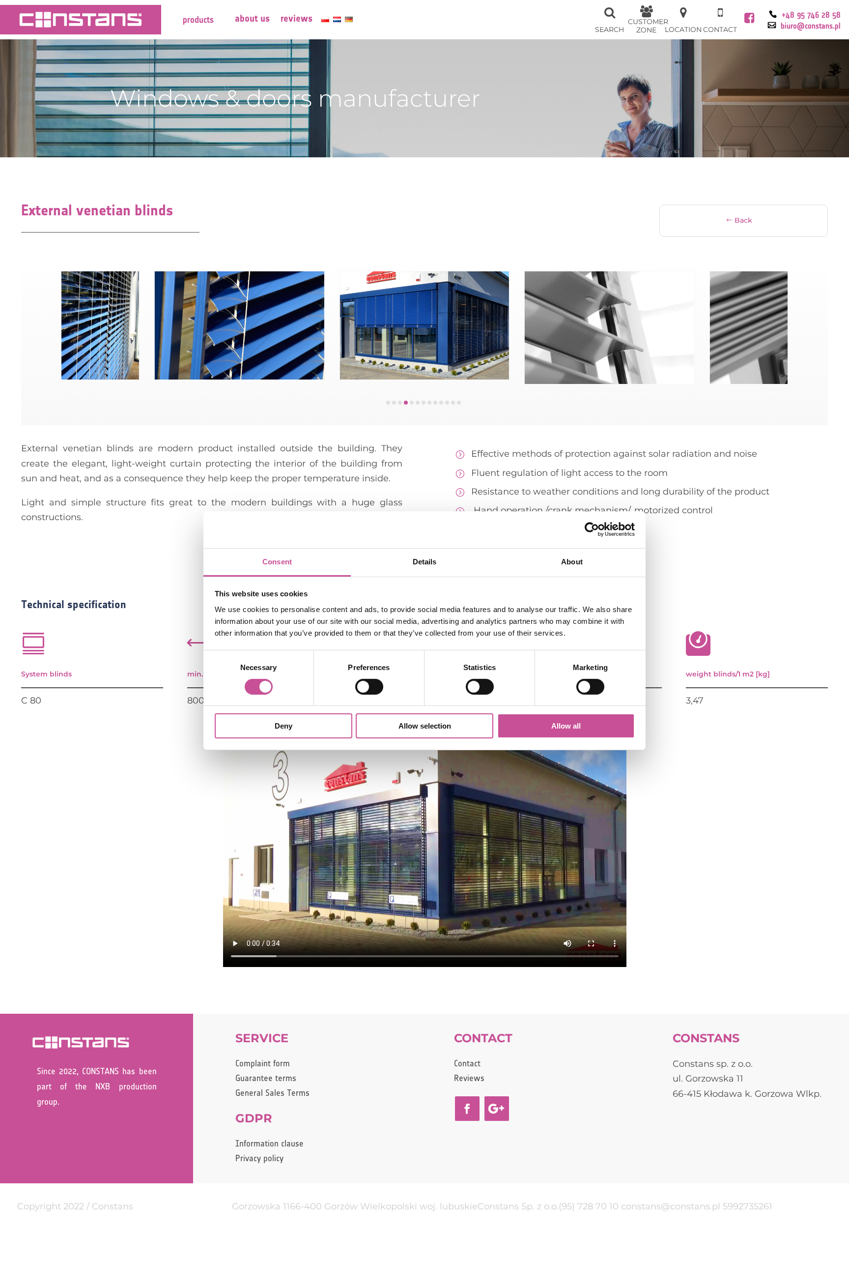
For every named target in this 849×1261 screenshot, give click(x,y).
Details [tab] (425, 561)
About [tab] (572, 561)
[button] (388, 403)
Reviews (296, 20)
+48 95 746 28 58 (811, 15)
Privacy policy (259, 1159)
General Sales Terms (272, 1093)
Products (198, 20)
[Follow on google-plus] (496, 1108)
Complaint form (262, 1064)
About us (252, 20)
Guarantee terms (265, 1079)
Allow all (566, 726)
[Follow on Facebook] (467, 1108)
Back (743, 220)
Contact (467, 1064)
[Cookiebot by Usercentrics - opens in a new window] (592, 529)
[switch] (369, 687)
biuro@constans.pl (811, 26)
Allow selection (424, 726)
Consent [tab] (277, 561)
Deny (283, 726)
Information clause (269, 1144)
